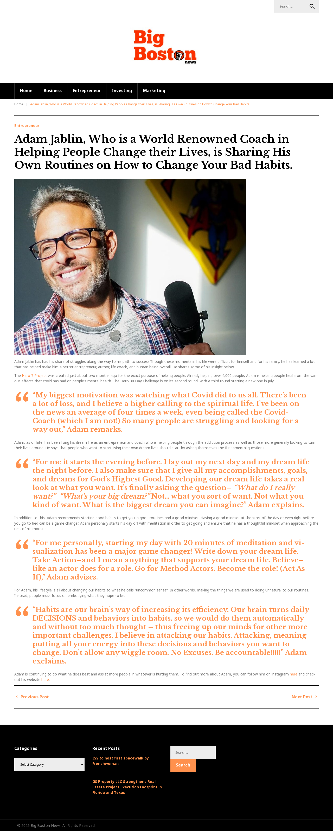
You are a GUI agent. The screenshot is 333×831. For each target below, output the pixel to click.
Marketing (154, 90)
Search (312, 6)
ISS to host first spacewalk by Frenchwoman (120, 761)
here (293, 674)
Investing (122, 90)
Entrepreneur (87, 90)
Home (26, 90)
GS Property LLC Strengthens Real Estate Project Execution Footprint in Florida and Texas (127, 787)
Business (53, 90)
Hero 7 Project (34, 375)
